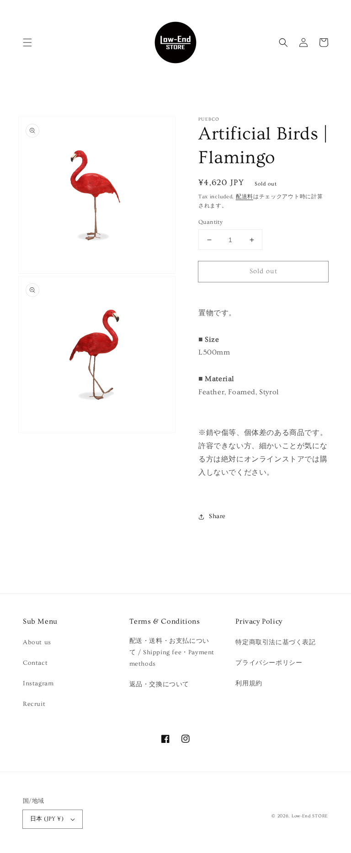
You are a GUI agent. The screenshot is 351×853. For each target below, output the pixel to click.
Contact (35, 663)
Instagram (38, 683)
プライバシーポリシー (268, 663)
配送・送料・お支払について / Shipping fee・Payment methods (171, 652)
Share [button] (217, 516)
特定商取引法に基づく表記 (275, 642)
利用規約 (248, 683)
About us (37, 642)
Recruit (34, 704)
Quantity (210, 222)
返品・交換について (159, 684)
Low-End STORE (310, 816)
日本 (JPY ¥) (47, 819)
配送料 (244, 197)
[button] (27, 42)
